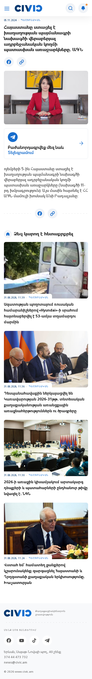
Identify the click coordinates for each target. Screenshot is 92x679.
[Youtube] (21, 640)
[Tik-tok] (34, 640)
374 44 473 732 (16, 657)
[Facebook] (9, 640)
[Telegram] (47, 640)
